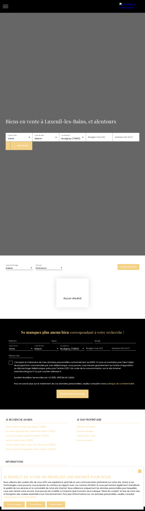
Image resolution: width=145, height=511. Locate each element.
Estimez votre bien (86, 426)
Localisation (65, 135)
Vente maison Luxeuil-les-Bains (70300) (26, 426)
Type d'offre (12, 135)
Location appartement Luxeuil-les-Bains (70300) (31, 431)
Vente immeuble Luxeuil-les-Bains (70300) (27, 435)
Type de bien (39, 135)
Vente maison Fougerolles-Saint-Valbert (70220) (31, 449)
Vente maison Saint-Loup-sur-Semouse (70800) (31, 444)
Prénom (13, 341)
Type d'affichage (12, 265)
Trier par (39, 265)
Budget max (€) (96, 137)
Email (97, 341)
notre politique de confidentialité (20, 497)
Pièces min (14, 355)
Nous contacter (85, 440)
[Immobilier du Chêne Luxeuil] (131, 6)
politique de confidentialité (120, 383)
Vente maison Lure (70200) (20, 440)
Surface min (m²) (124, 137)
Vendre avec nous (86, 435)
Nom (54, 341)
